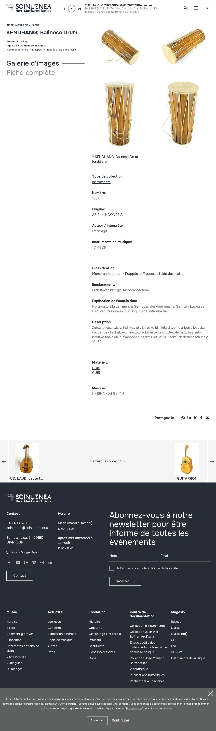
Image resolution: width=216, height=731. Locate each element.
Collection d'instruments (147, 626)
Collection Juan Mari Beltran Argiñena (144, 634)
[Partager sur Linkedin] (189, 417)
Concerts (54, 628)
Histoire (94, 622)
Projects (95, 640)
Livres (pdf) (179, 634)
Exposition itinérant (62, 634)
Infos (51, 652)
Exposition (14, 640)
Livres (175, 628)
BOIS (96, 368)
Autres (52, 646)
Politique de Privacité (162, 568)
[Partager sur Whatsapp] (183, 417)
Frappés (37, 49)
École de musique (60, 640)
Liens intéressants (102, 652)
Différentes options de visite (22, 648)
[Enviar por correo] (207, 417)
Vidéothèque (139, 669)
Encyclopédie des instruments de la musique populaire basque (148, 647)
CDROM (176, 652)
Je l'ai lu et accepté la (147, 568)
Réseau (176, 622)
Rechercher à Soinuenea (147, 681)
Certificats (96, 646)
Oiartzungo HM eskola (105, 634)
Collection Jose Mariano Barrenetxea (147, 660)
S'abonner (122, 581)
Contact (19, 576)
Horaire (11, 622)
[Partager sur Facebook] (201, 417)
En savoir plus (134, 708)
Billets (10, 628)
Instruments (101, 182)
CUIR (96, 373)
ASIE (95, 215)
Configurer (120, 720)
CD (173, 640)
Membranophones (17, 49)
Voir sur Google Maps (24, 552)
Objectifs (95, 628)
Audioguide (14, 663)
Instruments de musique (22, 25)
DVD (174, 646)
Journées (54, 622)
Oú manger (14, 669)
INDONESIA (113, 215)
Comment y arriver (19, 634)
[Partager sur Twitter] (195, 417)
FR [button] (206, 8)
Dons (92, 658)
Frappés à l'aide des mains (61, 49)
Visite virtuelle (16, 657)
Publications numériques (147, 675)
